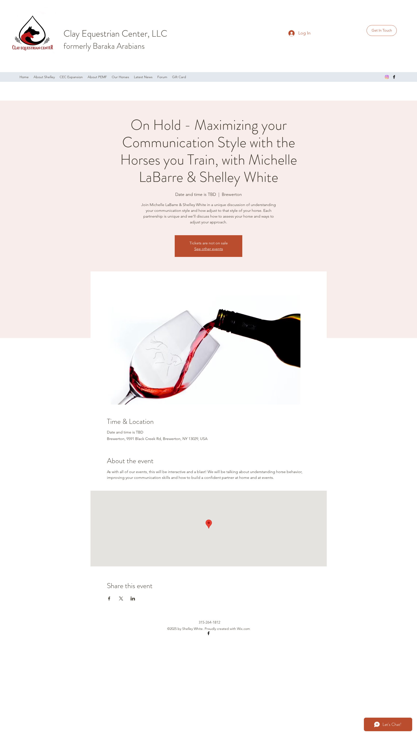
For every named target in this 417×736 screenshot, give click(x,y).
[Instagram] (386, 77)
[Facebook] (394, 77)
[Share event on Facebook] (109, 598)
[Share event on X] (121, 598)
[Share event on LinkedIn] (133, 598)
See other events (208, 249)
